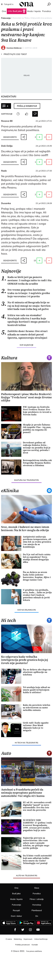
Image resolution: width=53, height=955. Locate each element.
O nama (9, 939)
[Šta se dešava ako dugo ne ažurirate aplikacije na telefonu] (11, 676)
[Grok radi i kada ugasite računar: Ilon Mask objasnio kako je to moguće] (11, 729)
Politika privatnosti (22, 945)
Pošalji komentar (27, 106)
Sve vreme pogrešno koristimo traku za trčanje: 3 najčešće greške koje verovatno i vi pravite (25, 293)
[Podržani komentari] (26, 114)
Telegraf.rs (8, 4)
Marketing (18, 939)
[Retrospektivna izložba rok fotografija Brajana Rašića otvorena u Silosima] (11, 467)
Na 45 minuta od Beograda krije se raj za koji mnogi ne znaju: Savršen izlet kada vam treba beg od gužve (26, 306)
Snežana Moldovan (14, 48)
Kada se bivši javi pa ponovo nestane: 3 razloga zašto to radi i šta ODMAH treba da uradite (26, 280)
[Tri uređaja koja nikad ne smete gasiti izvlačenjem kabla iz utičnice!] (11, 694)
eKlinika (10, 490)
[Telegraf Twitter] (23, 929)
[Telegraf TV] (38, 929)
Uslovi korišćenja (40, 939)
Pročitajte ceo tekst (14, 54)
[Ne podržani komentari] (35, 114)
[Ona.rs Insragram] (30, 929)
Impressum (28, 939)
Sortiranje (6, 114)
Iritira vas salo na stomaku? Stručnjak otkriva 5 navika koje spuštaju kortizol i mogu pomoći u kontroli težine (25, 320)
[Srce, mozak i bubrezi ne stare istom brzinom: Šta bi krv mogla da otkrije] (26, 509)
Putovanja (6, 18)
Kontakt (35, 945)
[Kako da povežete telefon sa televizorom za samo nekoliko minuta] (11, 711)
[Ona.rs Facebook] (15, 929)
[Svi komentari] (18, 114)
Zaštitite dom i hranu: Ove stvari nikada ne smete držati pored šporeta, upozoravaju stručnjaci (24, 334)
